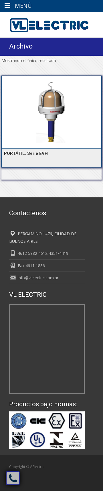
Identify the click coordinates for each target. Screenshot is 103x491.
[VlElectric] (44, 23)
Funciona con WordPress (29, 472)
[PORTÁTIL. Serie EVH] (51, 112)
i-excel (66, 472)
